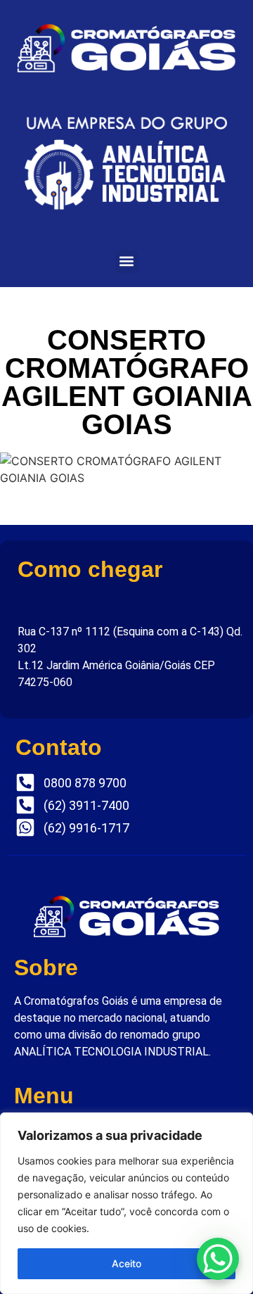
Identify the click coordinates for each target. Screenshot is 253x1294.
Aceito (126, 1263)
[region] (126, 1203)
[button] (126, 261)
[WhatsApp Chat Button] (218, 1259)
